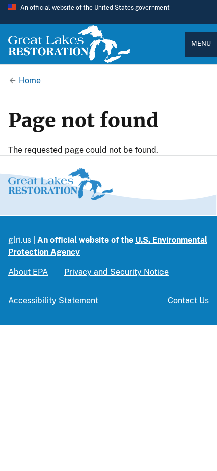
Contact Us (188, 300)
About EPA (28, 272)
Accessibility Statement (53, 300)
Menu (201, 44)
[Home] (69, 60)
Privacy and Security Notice (116, 272)
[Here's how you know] (108, 12)
